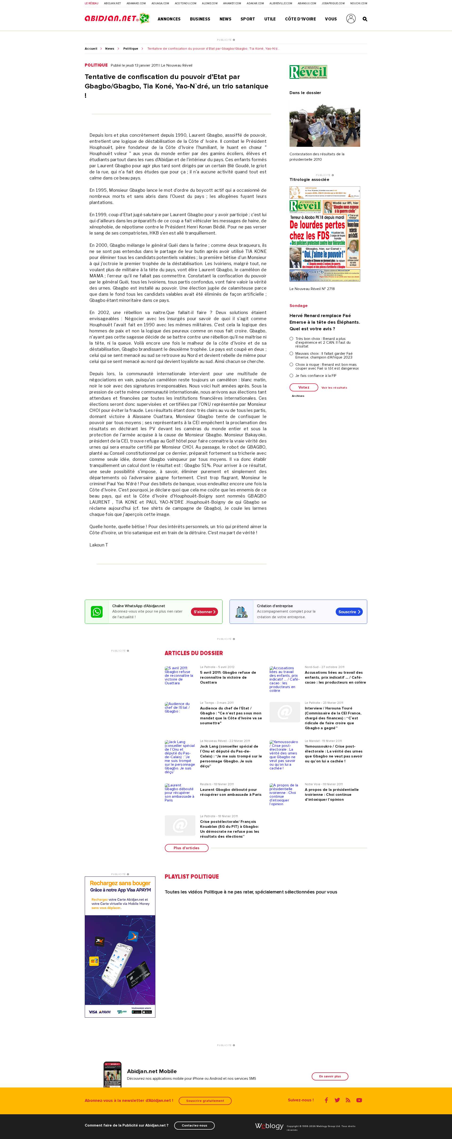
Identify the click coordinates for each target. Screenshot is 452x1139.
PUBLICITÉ (225, 40)
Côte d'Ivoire (300, 19)
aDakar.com (255, 3)
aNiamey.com (232, 3)
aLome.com (210, 3)
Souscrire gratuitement (205, 1101)
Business (200, 19)
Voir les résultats (334, 387)
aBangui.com (307, 3)
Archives (298, 396)
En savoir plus (330, 1076)
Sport (248, 19)
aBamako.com (136, 3)
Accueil (91, 48)
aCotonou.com (186, 3)
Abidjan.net (112, 3)
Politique (130, 48)
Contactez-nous (194, 1125)
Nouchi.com (358, 3)
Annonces (169, 19)
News (225, 19)
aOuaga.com (160, 3)
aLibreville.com (281, 3)
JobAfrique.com (333, 3)
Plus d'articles (187, 848)
